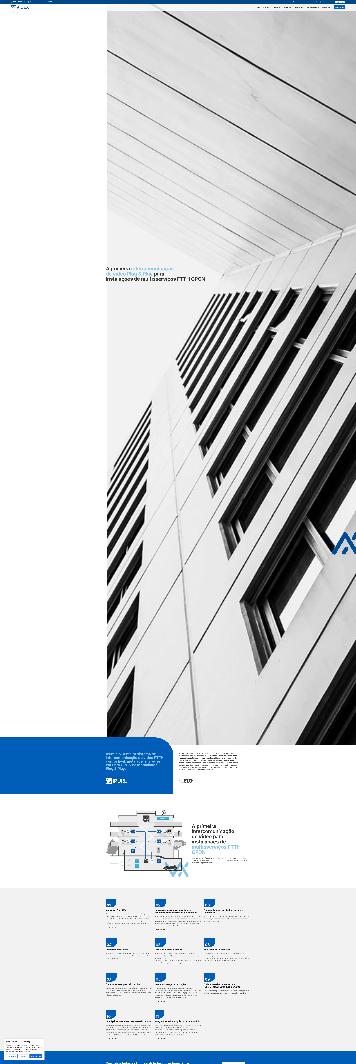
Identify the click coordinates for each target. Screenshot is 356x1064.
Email (146, 519)
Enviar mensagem (178, 554)
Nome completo (149, 526)
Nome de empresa (150, 532)
